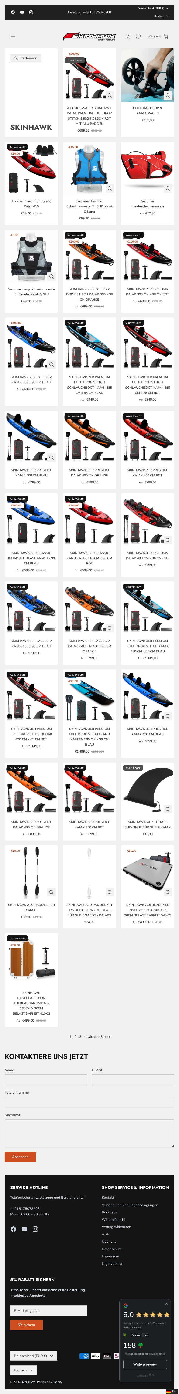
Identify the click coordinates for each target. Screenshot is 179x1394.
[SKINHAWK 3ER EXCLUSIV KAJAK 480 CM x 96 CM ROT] (147, 520)
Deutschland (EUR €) (151, 8)
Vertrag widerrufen (116, 1227)
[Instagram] (31, 12)
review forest (157, 1354)
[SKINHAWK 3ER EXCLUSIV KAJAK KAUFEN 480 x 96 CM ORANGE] (89, 608)
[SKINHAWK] (89, 37)
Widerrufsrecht (113, 1219)
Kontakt (108, 1197)
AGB (105, 1234)
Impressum (110, 1256)
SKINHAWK (28, 1382)
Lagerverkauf (112, 1263)
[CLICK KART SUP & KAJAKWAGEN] (147, 75)
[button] (172, 1391)
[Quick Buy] (110, 95)
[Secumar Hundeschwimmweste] (147, 168)
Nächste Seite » (99, 1036)
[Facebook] (12, 12)
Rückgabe (109, 1212)
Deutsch (159, 16)
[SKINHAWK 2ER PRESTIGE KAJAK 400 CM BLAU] (31, 437)
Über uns (109, 1241)
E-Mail (97, 1070)
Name (9, 1070)
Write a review (145, 1364)
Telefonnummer (17, 1092)
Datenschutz (111, 1249)
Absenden (20, 1156)
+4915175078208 (25, 1208)
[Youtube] (22, 12)
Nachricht (12, 1115)
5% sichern (26, 1325)
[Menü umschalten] (15, 36)
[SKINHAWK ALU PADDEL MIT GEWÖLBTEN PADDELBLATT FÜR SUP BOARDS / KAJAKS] (89, 872)
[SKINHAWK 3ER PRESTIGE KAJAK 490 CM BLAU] (147, 696)
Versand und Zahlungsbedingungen (130, 1205)
